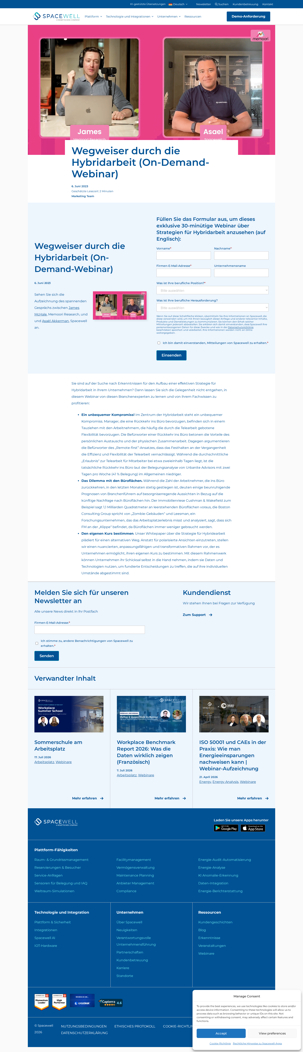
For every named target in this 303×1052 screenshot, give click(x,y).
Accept (221, 1033)
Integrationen (45, 930)
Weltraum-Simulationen (54, 891)
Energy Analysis (225, 782)
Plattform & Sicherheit (52, 922)
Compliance (126, 891)
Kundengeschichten (215, 922)
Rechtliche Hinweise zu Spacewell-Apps (257, 1043)
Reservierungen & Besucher (57, 868)
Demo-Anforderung (248, 16)
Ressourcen (192, 16)
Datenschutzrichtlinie (241, 327)
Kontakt (267, 4)
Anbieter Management (135, 883)
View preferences (272, 1033)
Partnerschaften (129, 952)
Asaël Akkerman (55, 321)
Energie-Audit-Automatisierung (224, 860)
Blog (202, 930)
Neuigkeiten (126, 930)
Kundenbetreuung (245, 4)
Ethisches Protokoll (134, 1026)
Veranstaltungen (212, 946)
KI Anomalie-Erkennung (218, 875)
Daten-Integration (213, 883)
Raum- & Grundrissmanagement (61, 860)
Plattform (92, 16)
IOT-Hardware (45, 946)
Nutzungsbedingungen (84, 1026)
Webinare (64, 762)
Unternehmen (167, 16)
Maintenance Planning (135, 875)
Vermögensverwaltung (135, 868)
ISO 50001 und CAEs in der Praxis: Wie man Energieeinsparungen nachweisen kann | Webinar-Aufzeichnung (232, 755)
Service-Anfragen (48, 875)
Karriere (122, 968)
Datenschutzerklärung (84, 1033)
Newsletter (203, 4)
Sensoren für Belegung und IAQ (60, 883)
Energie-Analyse (211, 868)
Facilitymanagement (133, 860)
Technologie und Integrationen (128, 16)
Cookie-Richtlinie (220, 1043)
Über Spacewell (129, 922)
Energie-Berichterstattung (220, 891)
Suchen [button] (223, 4)
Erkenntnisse (209, 938)
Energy (205, 782)
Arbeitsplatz (44, 762)
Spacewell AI (44, 938)
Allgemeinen (154, 474)
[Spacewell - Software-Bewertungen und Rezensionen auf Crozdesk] (82, 1006)
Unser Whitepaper (150, 533)
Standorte (124, 976)
